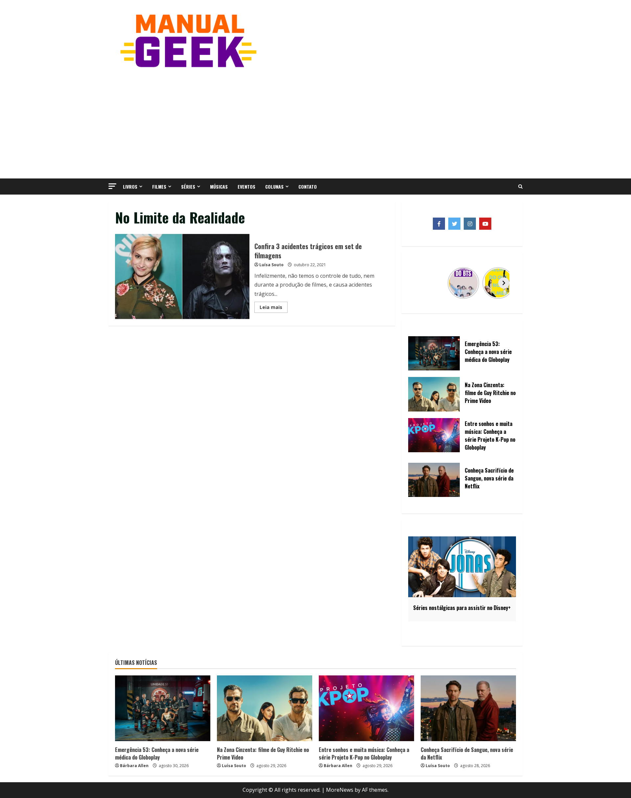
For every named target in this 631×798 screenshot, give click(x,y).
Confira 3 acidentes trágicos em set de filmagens (182, 276)
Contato (307, 186)
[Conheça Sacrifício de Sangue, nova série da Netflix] (468, 708)
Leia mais (274, 308)
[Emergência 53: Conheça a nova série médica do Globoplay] (162, 708)
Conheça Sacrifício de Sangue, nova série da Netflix (467, 753)
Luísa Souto (271, 265)
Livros (130, 186)
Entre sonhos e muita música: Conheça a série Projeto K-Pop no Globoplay (364, 753)
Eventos (246, 186)
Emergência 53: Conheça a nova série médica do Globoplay (157, 753)
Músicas (219, 186)
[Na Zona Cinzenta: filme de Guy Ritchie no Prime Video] (264, 708)
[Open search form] (520, 186)
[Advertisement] (315, 123)
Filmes (159, 186)
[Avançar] (503, 283)
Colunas (274, 186)
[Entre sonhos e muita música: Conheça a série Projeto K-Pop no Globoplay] (366, 708)
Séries (188, 186)
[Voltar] (420, 283)
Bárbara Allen (134, 765)
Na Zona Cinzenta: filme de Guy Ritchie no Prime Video (263, 753)
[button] (112, 186)
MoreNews (339, 789)
